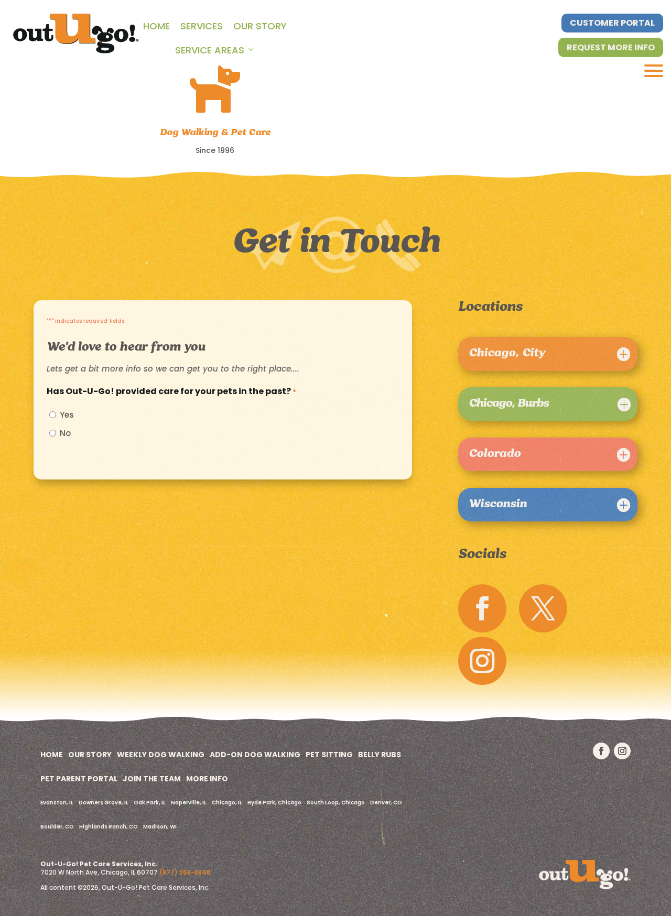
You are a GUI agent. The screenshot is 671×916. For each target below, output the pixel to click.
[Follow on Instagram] (482, 661)
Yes (67, 415)
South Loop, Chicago (336, 802)
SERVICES (201, 25)
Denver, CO (386, 802)
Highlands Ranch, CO (108, 827)
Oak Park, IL (150, 802)
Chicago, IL (227, 802)
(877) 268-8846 (185, 872)
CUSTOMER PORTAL (612, 23)
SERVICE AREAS (209, 50)
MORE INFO (207, 778)
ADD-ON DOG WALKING (255, 754)
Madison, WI (160, 827)
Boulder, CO (57, 827)
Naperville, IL (189, 802)
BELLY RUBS (379, 754)
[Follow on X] (543, 608)
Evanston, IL (56, 802)
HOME (156, 25)
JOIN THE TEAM (152, 778)
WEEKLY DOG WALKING (160, 754)
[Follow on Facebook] (482, 608)
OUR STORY (260, 25)
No (65, 433)
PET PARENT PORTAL (78, 778)
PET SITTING (329, 754)
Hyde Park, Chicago (274, 802)
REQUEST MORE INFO (611, 47)
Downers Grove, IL (103, 802)
